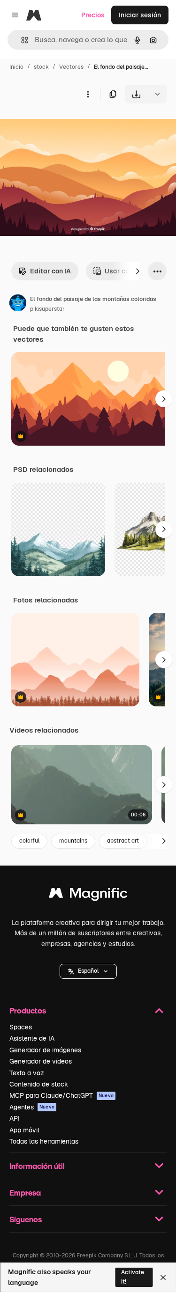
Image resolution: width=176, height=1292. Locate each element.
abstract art (123, 840)
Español (88, 971)
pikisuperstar (47, 309)
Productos (27, 1010)
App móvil (24, 1130)
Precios (93, 15)
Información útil (37, 1166)
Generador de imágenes (45, 1050)
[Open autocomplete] (21, 40)
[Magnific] (88, 895)
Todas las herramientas (43, 1141)
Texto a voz (26, 1073)
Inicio (16, 67)
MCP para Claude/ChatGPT (61, 1095)
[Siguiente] (137, 271)
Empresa (25, 1192)
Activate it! (132, 1277)
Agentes (31, 1107)
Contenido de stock (38, 1084)
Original (60, 125)
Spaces (20, 1027)
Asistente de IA (31, 1038)
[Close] (163, 1277)
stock (41, 67)
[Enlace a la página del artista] (17, 304)
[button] (88, 971)
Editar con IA (50, 271)
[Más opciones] (87, 94)
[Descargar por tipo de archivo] (157, 94)
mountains (73, 840)
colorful (29, 840)
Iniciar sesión (140, 15)
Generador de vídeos (40, 1061)
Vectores (71, 67)
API (14, 1118)
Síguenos (25, 1219)
